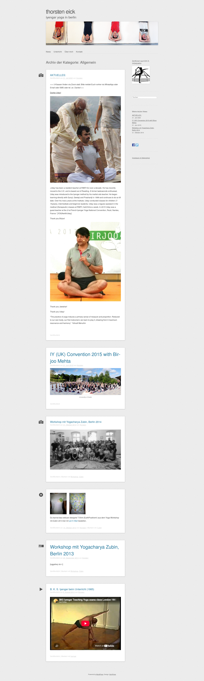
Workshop (74, 476)
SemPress (112, 674)
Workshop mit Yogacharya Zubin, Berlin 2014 (75, 422)
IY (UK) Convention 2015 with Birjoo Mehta (85, 357)
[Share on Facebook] (133, 144)
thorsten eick (60, 11)
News (48, 51)
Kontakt (79, 51)
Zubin (81, 476)
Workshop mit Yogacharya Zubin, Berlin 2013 (84, 550)
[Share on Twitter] (137, 144)
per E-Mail (73, 520)
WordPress (99, 674)
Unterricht (58, 51)
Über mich (69, 51)
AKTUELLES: (58, 75)
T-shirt (99, 527)
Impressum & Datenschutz (141, 158)
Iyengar (73, 656)
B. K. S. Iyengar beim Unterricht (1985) (72, 589)
